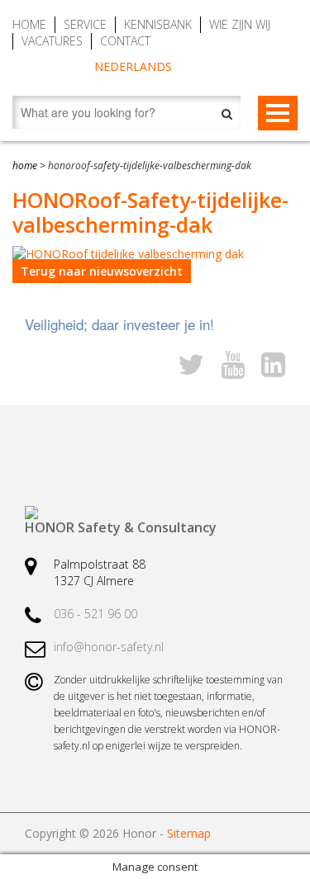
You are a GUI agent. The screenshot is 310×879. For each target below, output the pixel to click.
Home (29, 24)
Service (85, 24)
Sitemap (189, 833)
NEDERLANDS (133, 66)
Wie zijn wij (239, 24)
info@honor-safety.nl (109, 647)
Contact (125, 41)
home (24, 165)
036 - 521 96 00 (95, 613)
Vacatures (52, 41)
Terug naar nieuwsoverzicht (102, 271)
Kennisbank (158, 24)
